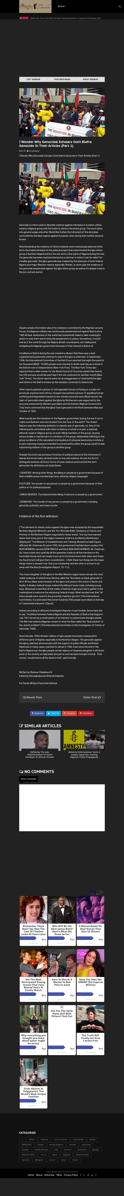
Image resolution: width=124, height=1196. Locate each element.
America (44, 1139)
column (72, 1144)
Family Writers (41, 1149)
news (54, 1154)
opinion (25, 1160)
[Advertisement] (62, 48)
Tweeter (55, 713)
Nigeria (66, 1154)
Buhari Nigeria (56, 1144)
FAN (56, 1149)
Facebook (38, 713)
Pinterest (87, 713)
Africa (32, 1139)
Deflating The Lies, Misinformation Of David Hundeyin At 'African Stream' (39, 754)
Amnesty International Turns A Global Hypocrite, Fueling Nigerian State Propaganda (84, 754)
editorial (86, 1144)
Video (75, 1160)
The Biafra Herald (70, 1172)
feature (68, 1149)
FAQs (59, 1175)
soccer (52, 1160)
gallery (95, 1149)
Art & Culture (60, 1139)
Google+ (71, 713)
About (39, 1175)
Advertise (49, 1175)
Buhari (41, 1144)
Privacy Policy (71, 1175)
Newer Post (34, 697)
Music (43, 1154)
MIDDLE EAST (28, 1154)
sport (63, 1160)
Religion (39, 1160)
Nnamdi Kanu (82, 1154)
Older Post (90, 697)
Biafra (92, 1139)
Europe (25, 1149)
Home (31, 1175)
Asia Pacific (78, 1139)
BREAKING (27, 1144)
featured (82, 1149)
